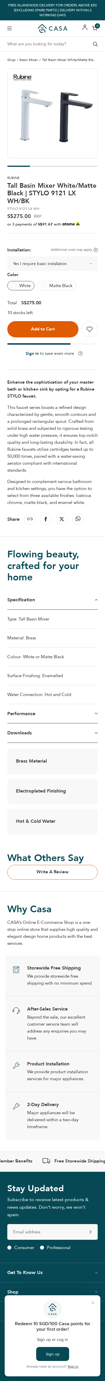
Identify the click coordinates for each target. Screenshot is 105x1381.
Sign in (32, 353)
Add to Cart (43, 328)
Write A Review (52, 871)
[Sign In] (85, 28)
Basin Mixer (29, 60)
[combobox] (52, 44)
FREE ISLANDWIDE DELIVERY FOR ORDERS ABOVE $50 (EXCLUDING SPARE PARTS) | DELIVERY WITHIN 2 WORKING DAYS (52, 10)
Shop (11, 60)
